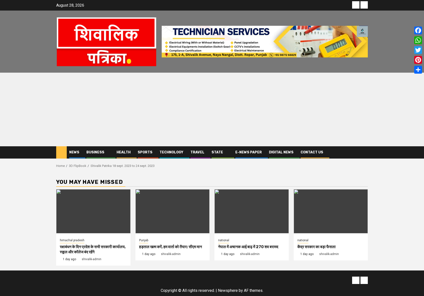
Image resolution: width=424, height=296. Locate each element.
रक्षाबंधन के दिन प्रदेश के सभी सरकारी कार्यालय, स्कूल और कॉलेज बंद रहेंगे (93, 249)
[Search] (364, 152)
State (217, 152)
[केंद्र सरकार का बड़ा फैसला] (331, 211)
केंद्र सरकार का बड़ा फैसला (316, 246)
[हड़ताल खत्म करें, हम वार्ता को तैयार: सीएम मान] (172, 211)
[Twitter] (418, 50)
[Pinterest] (418, 60)
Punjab (143, 240)
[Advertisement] (212, 109)
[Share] (418, 70)
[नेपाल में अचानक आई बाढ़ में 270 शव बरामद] (251, 211)
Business (95, 152)
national (223, 240)
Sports (145, 152)
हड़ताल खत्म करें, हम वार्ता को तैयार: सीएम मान (170, 246)
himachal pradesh (72, 240)
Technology (171, 152)
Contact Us (312, 152)
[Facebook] (418, 30)
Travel (197, 152)
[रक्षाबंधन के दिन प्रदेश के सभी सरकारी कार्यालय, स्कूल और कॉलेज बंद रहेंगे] (93, 211)
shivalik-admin (91, 259)
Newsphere (228, 290)
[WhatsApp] (418, 40)
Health (124, 152)
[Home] (61, 152)
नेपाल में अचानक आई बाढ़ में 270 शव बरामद (248, 246)
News (74, 152)
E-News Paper (248, 152)
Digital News (281, 152)
